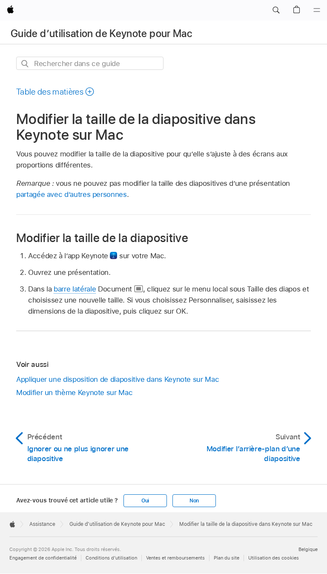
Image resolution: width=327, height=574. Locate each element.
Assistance (42, 524)
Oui (145, 501)
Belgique (308, 549)
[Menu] (317, 10)
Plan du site (226, 558)
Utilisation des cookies (273, 558)
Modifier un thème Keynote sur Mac (74, 392)
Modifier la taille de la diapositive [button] (102, 238)
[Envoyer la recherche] (25, 63)
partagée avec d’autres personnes (71, 194)
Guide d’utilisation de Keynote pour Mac (101, 33)
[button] (276, 10)
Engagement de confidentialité (43, 558)
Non (194, 501)
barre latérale (75, 289)
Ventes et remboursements (175, 558)
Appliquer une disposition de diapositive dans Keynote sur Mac (117, 379)
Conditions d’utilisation (111, 558)
